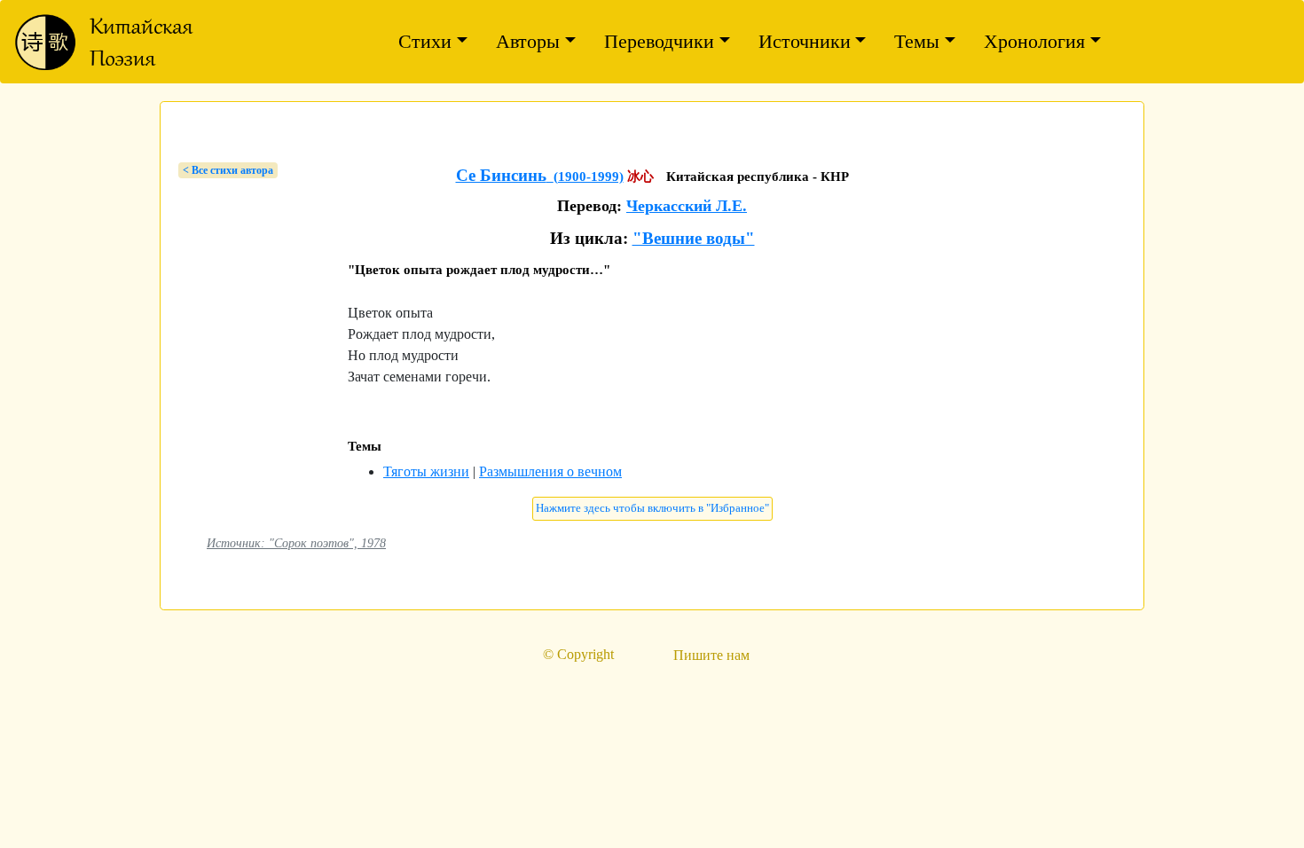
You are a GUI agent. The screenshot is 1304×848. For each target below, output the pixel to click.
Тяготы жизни (426, 471)
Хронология (1034, 41)
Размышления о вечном (550, 471)
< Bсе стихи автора (228, 170)
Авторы (528, 41)
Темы (916, 41)
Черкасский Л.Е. (686, 206)
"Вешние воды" (693, 238)
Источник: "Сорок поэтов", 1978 (296, 543)
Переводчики (659, 41)
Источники (804, 41)
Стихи (425, 41)
